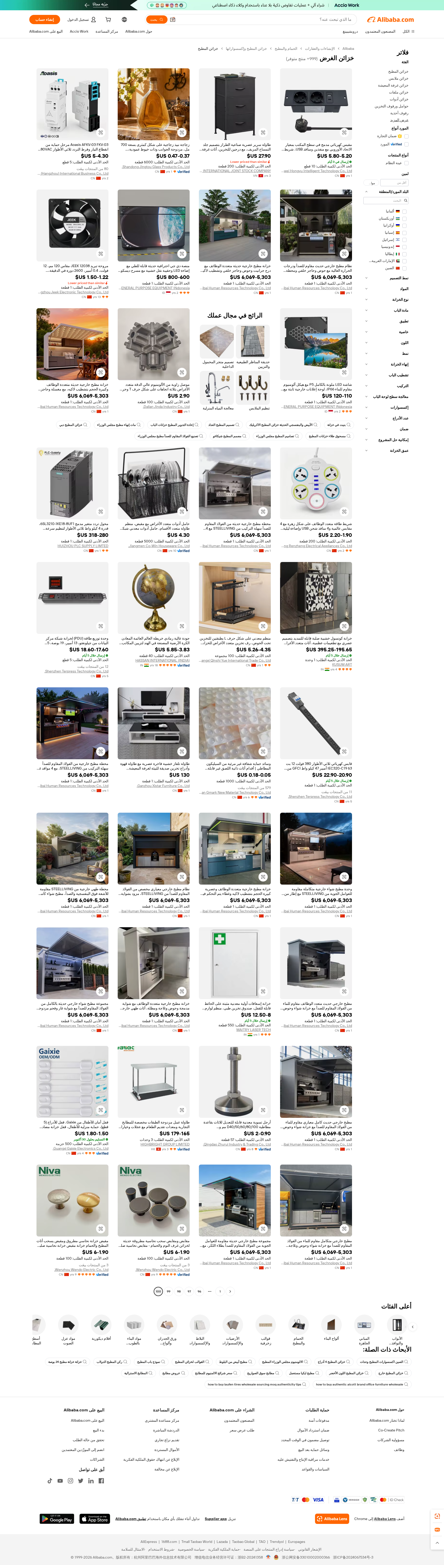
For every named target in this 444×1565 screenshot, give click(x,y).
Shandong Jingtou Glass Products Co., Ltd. (156, 167)
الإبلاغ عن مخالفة (166, 1469)
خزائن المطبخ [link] (208, 48)
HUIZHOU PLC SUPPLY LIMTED (83, 546)
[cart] (108, 20)
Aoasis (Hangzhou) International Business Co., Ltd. (72, 173)
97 (189, 1291)
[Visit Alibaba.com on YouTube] (60, 1481)
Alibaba (348, 48)
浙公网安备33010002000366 (306, 1557)
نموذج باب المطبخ (148, 1362)
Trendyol (277, 1542)
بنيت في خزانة (336, 425)
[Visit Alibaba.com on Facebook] (101, 1481)
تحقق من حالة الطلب (88, 1440)
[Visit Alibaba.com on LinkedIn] (91, 1481)
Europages (296, 1542)
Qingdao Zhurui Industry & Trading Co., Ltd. (237, 1144)
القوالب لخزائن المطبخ (189, 1362)
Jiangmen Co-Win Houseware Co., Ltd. (159, 546)
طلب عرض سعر (242, 1430)
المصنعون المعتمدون (239, 1420)
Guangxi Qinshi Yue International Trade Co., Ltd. (235, 660)
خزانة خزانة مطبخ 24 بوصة (65, 1362)
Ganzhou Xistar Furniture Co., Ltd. (163, 786)
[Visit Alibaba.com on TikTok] (50, 1481)
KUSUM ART (342, 664)
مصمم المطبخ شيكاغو (227, 436)
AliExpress (149, 1542)
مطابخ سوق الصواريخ (260, 1373)
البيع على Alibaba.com (87, 1420)
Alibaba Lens (385, 1519)
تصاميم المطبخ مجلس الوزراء (275, 436)
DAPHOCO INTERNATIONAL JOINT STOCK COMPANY (235, 171)
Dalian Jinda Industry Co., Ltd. (166, 407)
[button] (173, 19)
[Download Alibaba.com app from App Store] (94, 1519)
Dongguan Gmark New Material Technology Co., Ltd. (235, 792)
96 (199, 1291)
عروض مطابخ (171, 1373)
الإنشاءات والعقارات (320, 48)
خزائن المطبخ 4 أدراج (331, 1362)
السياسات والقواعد (315, 1469)
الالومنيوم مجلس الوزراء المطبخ (282, 1362)
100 (158, 1291)
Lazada (222, 1542)
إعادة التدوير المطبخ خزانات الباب (172, 425)
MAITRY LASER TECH (253, 1030)
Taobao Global (243, 1542)
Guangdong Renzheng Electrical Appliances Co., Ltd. (316, 546)
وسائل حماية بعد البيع (313, 1450)
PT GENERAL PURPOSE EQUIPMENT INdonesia (154, 288)
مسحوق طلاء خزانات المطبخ (327, 436)
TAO (262, 1542)
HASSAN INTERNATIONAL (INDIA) (162, 660)
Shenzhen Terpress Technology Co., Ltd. (76, 671)
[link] (437, 1516)
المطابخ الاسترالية (135, 1373)
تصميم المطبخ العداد (221, 425)
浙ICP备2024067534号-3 (353, 1557)
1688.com (169, 1542)
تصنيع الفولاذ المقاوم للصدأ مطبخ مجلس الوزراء (168, 436)
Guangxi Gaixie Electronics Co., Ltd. (80, 1148)
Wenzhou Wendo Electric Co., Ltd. (162, 1270)
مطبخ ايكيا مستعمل (301, 1373)
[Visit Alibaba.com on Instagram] (70, 1481)
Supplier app (216, 1519)
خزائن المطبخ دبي (70, 425)
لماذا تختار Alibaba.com (386, 1420)
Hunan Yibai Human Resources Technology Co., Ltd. (316, 288)
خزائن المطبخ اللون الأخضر (346, 1373)
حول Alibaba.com (390, 1410)
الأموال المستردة (166, 1450)
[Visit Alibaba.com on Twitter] (81, 1481)
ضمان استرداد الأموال (313, 1430)
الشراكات (97, 1459)
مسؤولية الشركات (390, 1440)
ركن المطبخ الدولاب (109, 1362)
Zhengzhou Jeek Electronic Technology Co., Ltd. (72, 292)
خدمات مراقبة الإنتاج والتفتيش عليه (303, 1459)
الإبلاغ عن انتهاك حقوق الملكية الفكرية (151, 1459)
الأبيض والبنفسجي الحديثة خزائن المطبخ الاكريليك (280, 425)
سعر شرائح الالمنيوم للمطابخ (213, 1373)
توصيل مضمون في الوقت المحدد (305, 1440)
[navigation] (386, 670)
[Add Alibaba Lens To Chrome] (332, 1519)
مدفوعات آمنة (319, 1420)
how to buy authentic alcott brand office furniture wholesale (359, 1384)
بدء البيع (98, 1430)
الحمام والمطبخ (286, 48)
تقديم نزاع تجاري (167, 1440)
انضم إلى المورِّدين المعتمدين (83, 1450)
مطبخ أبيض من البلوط (233, 1362)
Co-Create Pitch (391, 1430)
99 (168, 1291)
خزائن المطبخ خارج (390, 1373)
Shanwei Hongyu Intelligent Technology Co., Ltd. (316, 171)
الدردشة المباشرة (166, 1430)
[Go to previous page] (230, 1291)
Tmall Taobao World (196, 1542)
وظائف (399, 1450)
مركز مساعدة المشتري (162, 1420)
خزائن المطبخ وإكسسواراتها (246, 48)
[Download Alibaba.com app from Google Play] (57, 1519)
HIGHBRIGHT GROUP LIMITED (165, 1144)
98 (179, 1291)
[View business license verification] (268, 1557)
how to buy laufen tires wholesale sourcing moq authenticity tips (254, 1384)
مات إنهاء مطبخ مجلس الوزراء (116, 425)
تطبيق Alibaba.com (130, 1519)
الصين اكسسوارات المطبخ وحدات (381, 1362)
